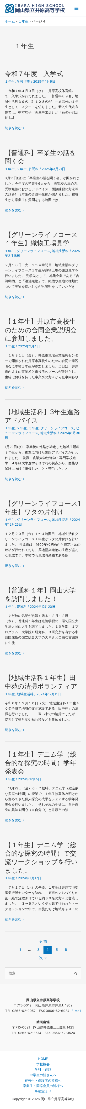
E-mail (76, 1011)
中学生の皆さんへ (43, 1075)
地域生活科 (60, 251)
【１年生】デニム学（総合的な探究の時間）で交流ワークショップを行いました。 (41, 857)
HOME (43, 1059)
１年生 (10, 81)
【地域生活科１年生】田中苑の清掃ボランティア (41, 681)
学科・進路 (43, 1069)
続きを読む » (14, 127)
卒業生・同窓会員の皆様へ (43, 1086)
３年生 (34, 428)
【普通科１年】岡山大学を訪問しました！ (40, 594)
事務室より (43, 1091)
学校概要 (43, 1064)
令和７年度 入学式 (34, 73)
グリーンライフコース (33, 251)
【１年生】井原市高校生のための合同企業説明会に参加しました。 (41, 329)
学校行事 (23, 81)
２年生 (22, 169)
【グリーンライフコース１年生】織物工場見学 (41, 238)
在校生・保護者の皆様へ (43, 1080)
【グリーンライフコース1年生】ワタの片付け (43, 507)
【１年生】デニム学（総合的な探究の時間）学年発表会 (40, 762)
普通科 (34, 169)
